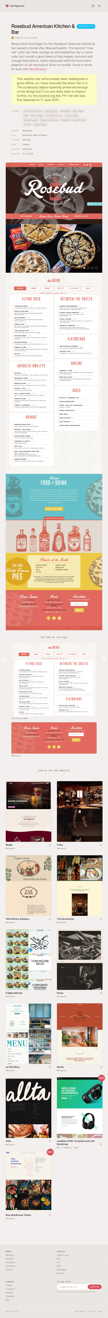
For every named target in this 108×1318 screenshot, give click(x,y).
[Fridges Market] (28, 959)
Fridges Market (14, 992)
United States (40, 124)
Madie (9, 844)
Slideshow (65, 120)
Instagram (10, 1289)
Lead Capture (51, 111)
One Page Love (17, 6)
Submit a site (63, 1255)
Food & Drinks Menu (33, 111)
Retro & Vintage (40, 135)
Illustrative (27, 135)
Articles (9, 1269)
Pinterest (10, 1296)
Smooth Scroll (79, 120)
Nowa (60, 992)
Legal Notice (80, 1311)
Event (76, 1147)
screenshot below (35, 87)
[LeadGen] (79, 1107)
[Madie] (28, 811)
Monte (60, 1067)
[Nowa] (79, 959)
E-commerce (66, 1147)
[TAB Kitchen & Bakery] (28, 885)
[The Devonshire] (79, 885)
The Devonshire (65, 918)
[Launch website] (50, 845)
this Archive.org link (46, 95)
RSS (7, 1300)
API (58, 1262)
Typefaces (10, 1266)
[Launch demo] (101, 1144)
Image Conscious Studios (26, 37)
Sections (10, 1258)
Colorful (25, 144)
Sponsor (60, 1273)
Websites (10, 1255)
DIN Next (26, 140)
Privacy (91, 1311)
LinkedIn (10, 1292)
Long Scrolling (71, 115)
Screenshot (85, 26)
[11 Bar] (79, 811)
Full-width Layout (54, 115)
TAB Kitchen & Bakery (17, 918)
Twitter (9, 1285)
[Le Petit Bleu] (28, 1033)
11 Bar (60, 844)
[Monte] (79, 1033)
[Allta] (28, 1107)
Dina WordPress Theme (18, 1215)
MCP (59, 1266)
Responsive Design (49, 120)
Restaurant (27, 130)
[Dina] (28, 1181)
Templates (10, 1262)
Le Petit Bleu (13, 1067)
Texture (27, 124)
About (100, 1311)
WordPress (37, 69)
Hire (58, 1258)
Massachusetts (30, 120)
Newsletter (65, 111)
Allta (8, 1141)
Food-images (37, 115)
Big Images (78, 111)
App (58, 1147)
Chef (26, 115)
